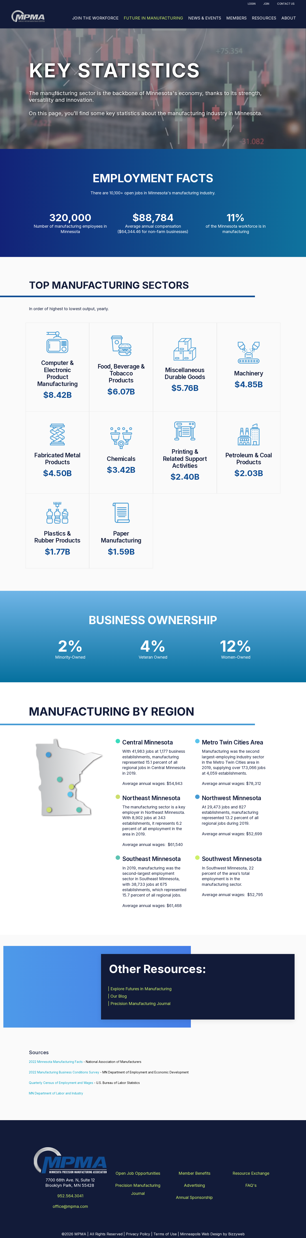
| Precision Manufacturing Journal (139, 1003)
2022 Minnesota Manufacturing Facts (56, 1062)
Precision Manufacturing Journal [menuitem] (137, 1189)
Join (266, 4)
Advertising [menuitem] (194, 1185)
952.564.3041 (70, 1195)
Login (252, 4)
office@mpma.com (70, 1206)
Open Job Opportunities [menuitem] (138, 1173)
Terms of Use (165, 1234)
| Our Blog (118, 996)
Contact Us (286, 4)
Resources (264, 18)
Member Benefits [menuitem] (194, 1173)
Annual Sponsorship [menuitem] (194, 1197)
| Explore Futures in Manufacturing (140, 988)
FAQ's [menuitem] (250, 1185)
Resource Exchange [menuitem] (251, 1173)
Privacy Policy (138, 1234)
